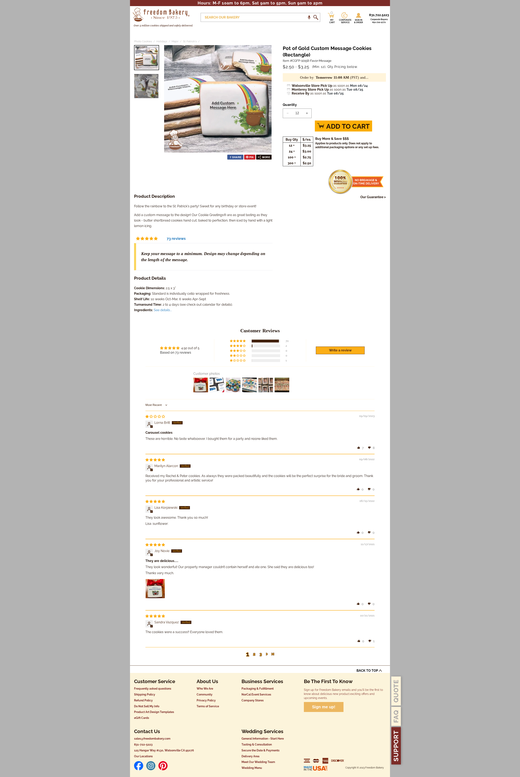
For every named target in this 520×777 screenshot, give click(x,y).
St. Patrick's (190, 41)
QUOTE (396, 691)
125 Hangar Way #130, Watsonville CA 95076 (164, 750)
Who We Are (205, 688)
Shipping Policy (144, 694)
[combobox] (260, 17)
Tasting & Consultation (257, 744)
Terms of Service (208, 706)
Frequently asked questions (152, 688)
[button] (309, 17)
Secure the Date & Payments (261, 750)
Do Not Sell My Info (146, 706)
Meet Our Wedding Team (258, 762)
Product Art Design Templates (154, 712)
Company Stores (253, 700)
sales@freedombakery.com (152, 738)
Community (204, 694)
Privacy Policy (206, 700)
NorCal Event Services (256, 694)
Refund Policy (143, 700)
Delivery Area (250, 756)
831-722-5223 (143, 744)
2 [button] (254, 654)
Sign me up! (323, 707)
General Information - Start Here (263, 738)
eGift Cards (141, 717)
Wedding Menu (252, 767)
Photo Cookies (143, 41)
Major (175, 41)
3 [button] (261, 654)
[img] (155, 416)
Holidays (161, 41)
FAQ (396, 716)
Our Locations (143, 756)
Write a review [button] (340, 350)
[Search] (315, 17)
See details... (163, 310)
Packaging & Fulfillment (258, 688)
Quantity (290, 105)
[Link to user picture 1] (155, 588)
